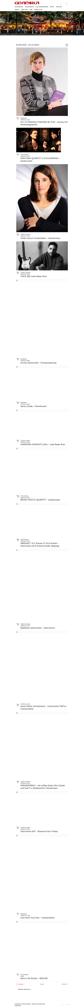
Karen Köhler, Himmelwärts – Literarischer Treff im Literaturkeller (43, 707)
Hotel (52, 7)
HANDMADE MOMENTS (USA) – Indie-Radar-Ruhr (43, 444)
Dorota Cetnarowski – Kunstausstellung (38, 362)
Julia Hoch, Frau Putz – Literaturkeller (38, 917)
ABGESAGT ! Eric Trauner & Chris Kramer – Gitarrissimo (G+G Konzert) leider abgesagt (40, 544)
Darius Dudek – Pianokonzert (34, 406)
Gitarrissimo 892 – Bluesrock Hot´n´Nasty (39, 831)
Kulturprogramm (42, 7)
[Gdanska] (27, 3)
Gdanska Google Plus (62, 3)
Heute (42, 984)
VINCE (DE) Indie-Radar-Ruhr (34, 276)
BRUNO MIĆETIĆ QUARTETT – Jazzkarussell (40, 499)
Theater (59, 7)
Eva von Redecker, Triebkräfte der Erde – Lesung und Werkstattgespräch (44, 123)
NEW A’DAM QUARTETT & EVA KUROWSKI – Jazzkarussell (40, 159)
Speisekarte (19, 7)
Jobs (31, 10)
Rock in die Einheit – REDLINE (34, 978)
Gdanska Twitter (59, 3)
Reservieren (29, 7)
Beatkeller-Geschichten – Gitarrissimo (38, 627)
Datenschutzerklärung (38, 1004)
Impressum (38, 10)
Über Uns (24, 10)
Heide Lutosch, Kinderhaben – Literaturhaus (40, 238)
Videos (17, 10)
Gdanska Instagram (65, 3)
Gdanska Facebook (57, 3)
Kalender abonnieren (24, 989)
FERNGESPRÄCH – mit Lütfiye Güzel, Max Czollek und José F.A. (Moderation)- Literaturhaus (43, 786)
